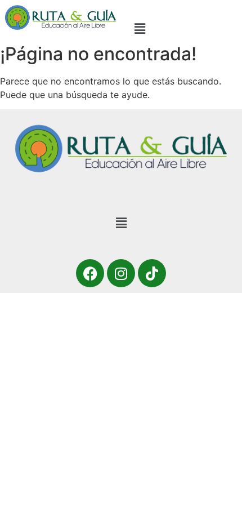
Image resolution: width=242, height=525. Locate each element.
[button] (140, 28)
